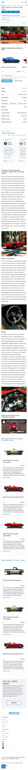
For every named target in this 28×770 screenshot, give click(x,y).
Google (11, 160)
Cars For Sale (14, 5)
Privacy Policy (4, 765)
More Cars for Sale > (5, 19)
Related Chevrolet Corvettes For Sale (12, 49)
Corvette (24, 91)
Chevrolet (21, 5)
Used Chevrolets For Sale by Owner (13, 560)
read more (7, 157)
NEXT (23, 23)
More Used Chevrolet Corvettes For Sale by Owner (12, 439)
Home (8, 5)
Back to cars (3, 5)
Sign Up (14, 703)
